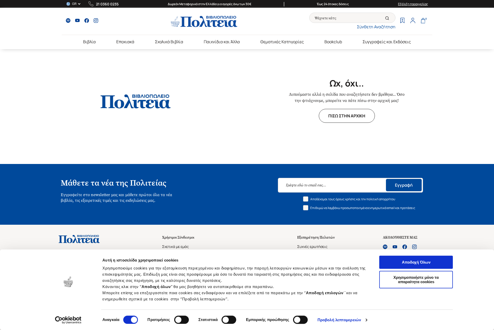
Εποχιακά (125, 42)
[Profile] (413, 21)
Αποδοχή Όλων (416, 262)
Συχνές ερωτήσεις (312, 246)
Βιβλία (89, 42)
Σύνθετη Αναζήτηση (376, 27)
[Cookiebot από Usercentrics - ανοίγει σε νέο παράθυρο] (68, 320)
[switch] (181, 320)
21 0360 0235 (107, 4)
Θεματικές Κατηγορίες (282, 42)
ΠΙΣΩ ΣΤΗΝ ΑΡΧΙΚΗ (346, 116)
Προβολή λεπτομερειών (339, 320)
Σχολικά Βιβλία (169, 42)
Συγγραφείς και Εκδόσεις (387, 42)
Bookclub (333, 42)
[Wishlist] (402, 21)
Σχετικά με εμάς (175, 246)
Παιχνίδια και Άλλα (222, 42)
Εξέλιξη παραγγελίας (413, 4)
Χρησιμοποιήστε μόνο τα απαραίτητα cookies (416, 279)
